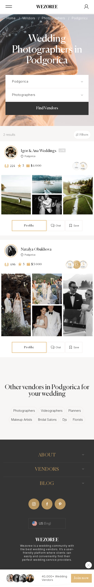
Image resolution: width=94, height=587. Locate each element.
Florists (78, 419)
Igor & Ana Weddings (38, 151)
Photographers (54, 18)
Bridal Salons (47, 419)
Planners (74, 410)
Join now (81, 578)
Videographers (52, 410)
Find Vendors (47, 108)
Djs (65, 419)
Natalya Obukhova (36, 249)
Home (12, 18)
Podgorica (29, 156)
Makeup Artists (21, 419)
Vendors (29, 18)
